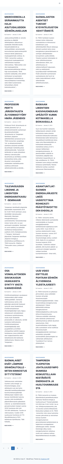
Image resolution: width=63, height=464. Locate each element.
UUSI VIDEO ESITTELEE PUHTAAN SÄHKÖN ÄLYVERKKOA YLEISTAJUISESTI (47, 277)
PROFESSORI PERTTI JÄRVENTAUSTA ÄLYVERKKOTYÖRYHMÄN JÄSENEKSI (15, 111)
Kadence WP (45, 459)
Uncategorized (9, 14)
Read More (9, 91)
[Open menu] (59, 3)
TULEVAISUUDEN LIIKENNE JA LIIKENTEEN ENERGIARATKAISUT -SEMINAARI (15, 193)
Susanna (8, 34)
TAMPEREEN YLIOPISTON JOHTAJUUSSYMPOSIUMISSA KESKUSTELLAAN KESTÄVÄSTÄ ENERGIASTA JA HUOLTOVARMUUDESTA (47, 374)
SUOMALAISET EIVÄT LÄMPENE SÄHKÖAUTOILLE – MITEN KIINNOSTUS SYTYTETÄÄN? (16, 367)
